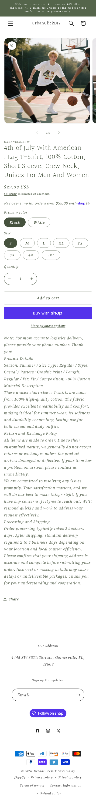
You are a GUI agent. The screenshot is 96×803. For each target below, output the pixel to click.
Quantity (11, 266)
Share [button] (14, 599)
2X (80, 243)
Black (15, 222)
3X (12, 255)
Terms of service (32, 785)
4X (31, 255)
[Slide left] (37, 133)
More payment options (48, 326)
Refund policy (50, 793)
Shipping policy (70, 777)
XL (61, 243)
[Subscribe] (78, 695)
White (39, 222)
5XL (51, 255)
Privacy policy (42, 777)
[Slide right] (59, 133)
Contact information (65, 785)
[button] (11, 23)
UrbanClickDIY (45, 771)
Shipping (10, 194)
